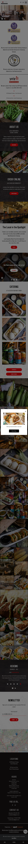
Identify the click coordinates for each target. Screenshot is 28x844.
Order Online (14, 431)
